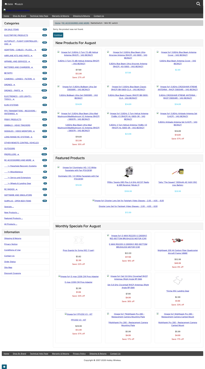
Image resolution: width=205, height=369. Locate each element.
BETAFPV (25, 73)
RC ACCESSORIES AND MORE (75, 23)
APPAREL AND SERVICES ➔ (25, 61)
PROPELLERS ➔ (25, 154)
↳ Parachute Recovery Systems (25, 166)
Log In (20, 4)
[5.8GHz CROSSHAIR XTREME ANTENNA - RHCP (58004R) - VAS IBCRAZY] (178, 88)
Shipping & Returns (81, 16)
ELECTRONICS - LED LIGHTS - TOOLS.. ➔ (25, 97)
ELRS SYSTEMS (25, 105)
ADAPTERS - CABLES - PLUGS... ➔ (25, 50)
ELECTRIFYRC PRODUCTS (25, 35)
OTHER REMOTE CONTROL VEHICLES (21, 142)
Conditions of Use (12, 250)
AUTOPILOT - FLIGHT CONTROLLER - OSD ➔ (25, 42)
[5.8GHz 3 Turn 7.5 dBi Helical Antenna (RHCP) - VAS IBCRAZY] (79, 53)
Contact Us (99, 16)
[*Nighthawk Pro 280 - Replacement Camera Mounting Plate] (128, 315)
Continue (58, 35)
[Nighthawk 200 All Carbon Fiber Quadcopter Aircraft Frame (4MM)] (178, 240)
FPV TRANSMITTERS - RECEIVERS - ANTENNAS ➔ (25, 112)
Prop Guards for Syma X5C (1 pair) (78, 250)
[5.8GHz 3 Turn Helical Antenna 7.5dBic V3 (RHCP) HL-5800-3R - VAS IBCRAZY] (128, 116)
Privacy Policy (79, 353)
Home (10, 4)
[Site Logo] (35, 10)
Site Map (8, 267)
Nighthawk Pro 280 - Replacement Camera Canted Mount (177, 324)
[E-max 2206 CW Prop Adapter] (79, 276)
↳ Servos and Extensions (25, 177)
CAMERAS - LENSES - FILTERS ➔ (25, 79)
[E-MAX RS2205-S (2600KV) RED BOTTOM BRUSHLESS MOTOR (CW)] (128, 237)
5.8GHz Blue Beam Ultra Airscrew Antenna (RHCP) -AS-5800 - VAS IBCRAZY (128, 65)
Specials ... (9, 206)
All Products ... (10, 224)
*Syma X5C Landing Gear (177, 291)
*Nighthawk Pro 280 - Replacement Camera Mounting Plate (128, 324)
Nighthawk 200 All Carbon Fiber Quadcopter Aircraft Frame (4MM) (178, 251)
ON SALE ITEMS (25, 29)
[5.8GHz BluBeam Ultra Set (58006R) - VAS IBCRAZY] (79, 88)
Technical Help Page (39, 16)
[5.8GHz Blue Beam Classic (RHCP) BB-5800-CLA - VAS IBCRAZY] (128, 88)
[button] (198, 4)
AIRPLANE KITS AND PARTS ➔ (25, 55)
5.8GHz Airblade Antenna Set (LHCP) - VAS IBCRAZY (177, 123)
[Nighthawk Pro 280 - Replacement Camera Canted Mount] (178, 315)
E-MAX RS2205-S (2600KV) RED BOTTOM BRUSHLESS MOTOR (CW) (128, 245)
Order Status (10, 261)
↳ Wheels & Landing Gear (25, 183)
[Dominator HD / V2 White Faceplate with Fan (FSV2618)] (79, 169)
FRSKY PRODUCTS (25, 119)
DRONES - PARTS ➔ (25, 90)
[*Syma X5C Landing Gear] (178, 281)
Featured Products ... (13, 218)
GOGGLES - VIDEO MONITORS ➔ (25, 131)
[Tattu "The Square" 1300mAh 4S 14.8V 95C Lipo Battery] (178, 172)
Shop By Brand (19, 16)
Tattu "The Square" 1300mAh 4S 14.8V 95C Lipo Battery (177, 183)
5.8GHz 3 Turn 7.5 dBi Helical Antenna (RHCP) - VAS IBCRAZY (78, 62)
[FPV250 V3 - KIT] (79, 314)
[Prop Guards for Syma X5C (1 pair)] (79, 240)
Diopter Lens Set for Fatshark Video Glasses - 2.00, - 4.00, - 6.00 (128, 206)
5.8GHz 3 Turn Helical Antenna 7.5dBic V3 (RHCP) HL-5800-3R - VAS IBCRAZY (128, 126)
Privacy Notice (10, 244)
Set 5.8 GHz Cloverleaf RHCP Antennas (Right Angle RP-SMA (128, 286)
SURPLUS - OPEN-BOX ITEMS (25, 201)
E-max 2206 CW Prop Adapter (78, 282)
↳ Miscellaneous (25, 172)
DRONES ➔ (25, 84)
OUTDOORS (25, 148)
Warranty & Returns (60, 16)
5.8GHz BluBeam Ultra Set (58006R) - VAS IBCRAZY (78, 96)
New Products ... (11, 212)
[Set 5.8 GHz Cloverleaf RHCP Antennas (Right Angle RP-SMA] (128, 277)
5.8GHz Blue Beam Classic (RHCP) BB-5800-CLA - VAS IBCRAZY (128, 96)
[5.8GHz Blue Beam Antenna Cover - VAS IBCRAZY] (178, 53)
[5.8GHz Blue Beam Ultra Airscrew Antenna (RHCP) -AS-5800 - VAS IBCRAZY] (128, 55)
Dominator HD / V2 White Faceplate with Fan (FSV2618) (78, 177)
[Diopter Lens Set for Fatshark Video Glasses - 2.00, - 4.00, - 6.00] (128, 200)
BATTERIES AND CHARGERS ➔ (25, 67)
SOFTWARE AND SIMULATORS (25, 195)
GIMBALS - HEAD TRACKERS (25, 125)
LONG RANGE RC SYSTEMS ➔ (25, 137)
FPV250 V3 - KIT (78, 320)
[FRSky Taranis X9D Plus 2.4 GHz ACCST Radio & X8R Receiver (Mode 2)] (128, 172)
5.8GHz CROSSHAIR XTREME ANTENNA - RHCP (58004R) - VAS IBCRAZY (178, 96)
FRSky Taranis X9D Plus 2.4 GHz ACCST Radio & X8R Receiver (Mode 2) (128, 183)
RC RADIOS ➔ (25, 189)
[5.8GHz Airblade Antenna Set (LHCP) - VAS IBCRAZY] (178, 115)
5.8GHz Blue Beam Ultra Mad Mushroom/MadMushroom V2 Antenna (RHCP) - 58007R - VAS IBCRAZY (79, 128)
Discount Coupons (12, 273)
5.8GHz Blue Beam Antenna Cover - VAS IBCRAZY (178, 62)
